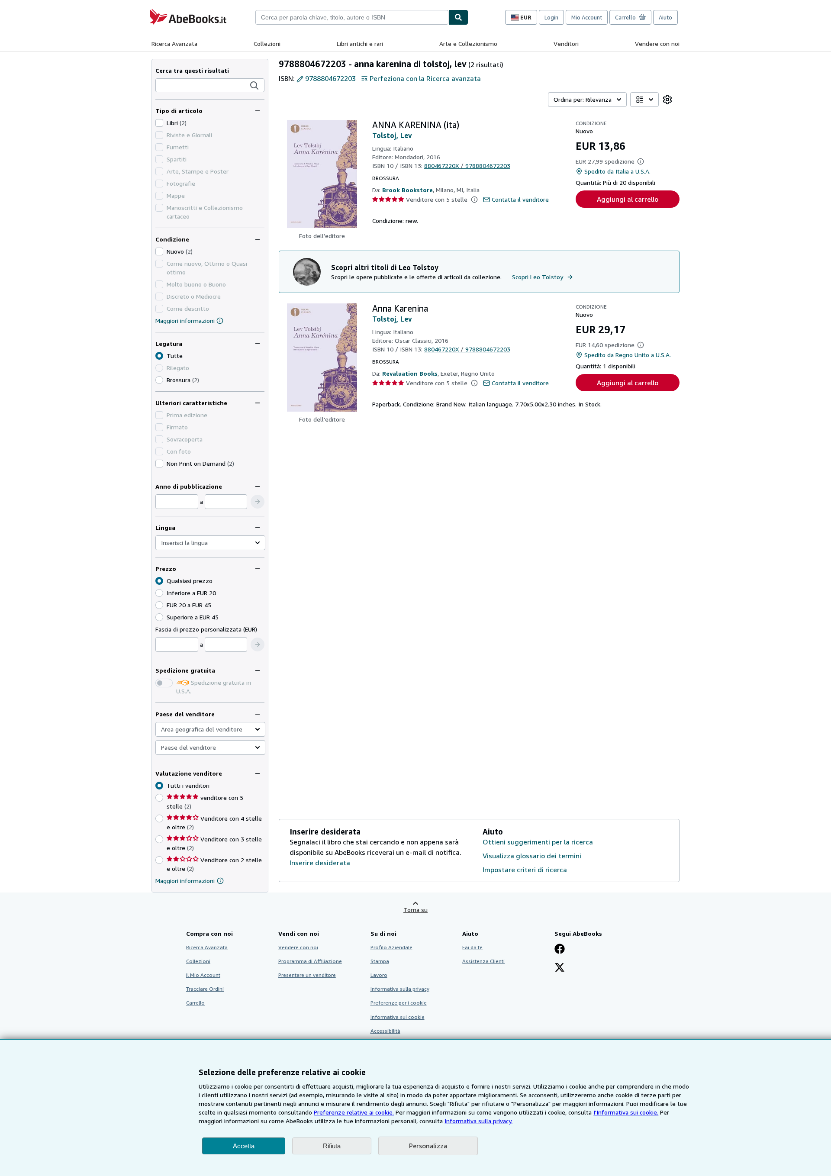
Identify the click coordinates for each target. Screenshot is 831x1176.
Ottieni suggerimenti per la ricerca (538, 842)
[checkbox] (159, 123)
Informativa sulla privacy (399, 989)
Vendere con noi (657, 43)
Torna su (415, 909)
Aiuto (665, 17)
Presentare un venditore (307, 975)
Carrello (195, 1002)
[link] (667, 99)
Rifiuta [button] (332, 1146)
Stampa (379, 961)
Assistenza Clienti (483, 961)
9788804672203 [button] (330, 78)
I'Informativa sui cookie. (625, 1112)
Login (551, 17)
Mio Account (586, 17)
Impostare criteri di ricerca (525, 869)
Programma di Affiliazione (310, 961)
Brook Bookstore (407, 189)
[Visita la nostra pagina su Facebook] (559, 949)
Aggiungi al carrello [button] (627, 199)
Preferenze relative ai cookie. (354, 1112)
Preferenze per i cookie (398, 1002)
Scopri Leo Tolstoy (537, 276)
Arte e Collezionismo (468, 43)
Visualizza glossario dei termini (532, 855)
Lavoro (378, 975)
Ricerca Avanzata (174, 43)
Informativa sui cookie (397, 1017)
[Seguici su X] (559, 968)
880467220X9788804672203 (467, 165)
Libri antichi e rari (360, 43)
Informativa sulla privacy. (478, 1120)
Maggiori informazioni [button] (185, 880)
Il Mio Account (203, 975)
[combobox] (351, 17)
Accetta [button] (243, 1146)
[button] (254, 86)
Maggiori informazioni (185, 320)
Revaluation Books (410, 373)
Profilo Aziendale (391, 947)
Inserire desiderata (320, 862)
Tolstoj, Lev (392, 135)
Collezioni (267, 43)
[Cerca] (458, 17)
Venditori (566, 43)
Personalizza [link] (428, 1146)
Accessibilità (385, 1031)
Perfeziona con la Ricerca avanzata (425, 78)
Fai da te (472, 947)
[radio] (159, 380)
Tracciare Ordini (205, 989)
